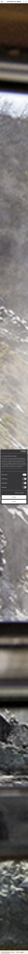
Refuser (14, 501)
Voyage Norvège (5, 952)
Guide (17, 952)
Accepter (14, 497)
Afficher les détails (19, 492)
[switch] (24, 479)
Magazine (22, 952)
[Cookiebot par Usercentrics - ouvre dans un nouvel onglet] (20, 451)
